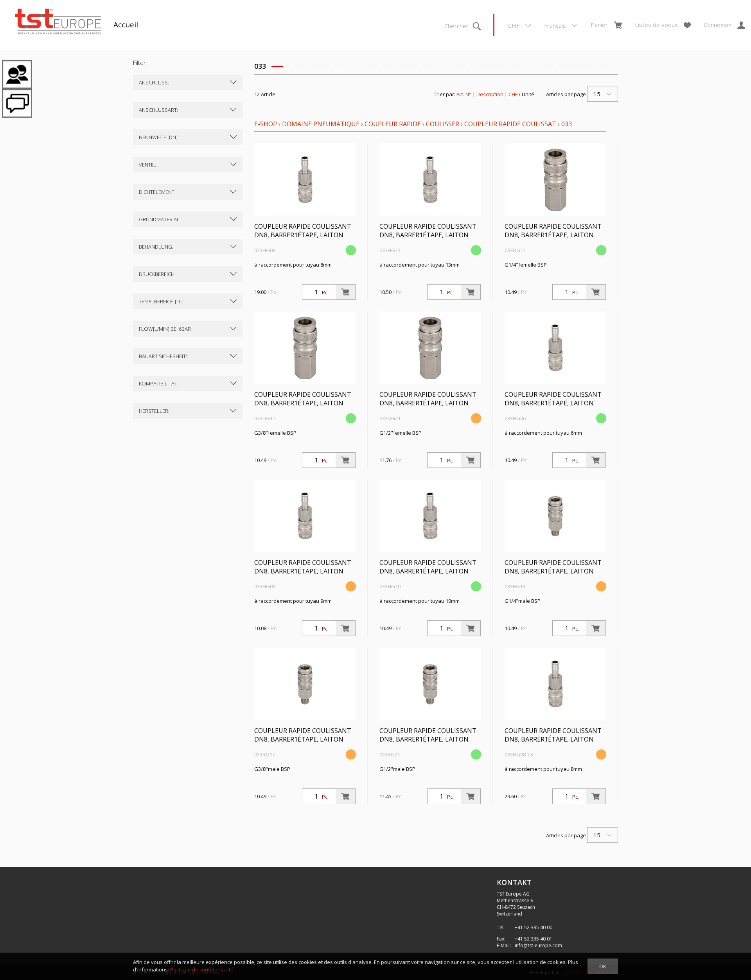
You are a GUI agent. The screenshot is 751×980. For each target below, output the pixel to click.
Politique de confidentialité (202, 969)
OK (602, 966)
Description (489, 94)
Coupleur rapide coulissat (510, 124)
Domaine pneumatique (320, 124)
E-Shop (265, 124)
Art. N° (463, 94)
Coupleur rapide (393, 124)
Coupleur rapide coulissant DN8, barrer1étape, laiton (302, 231)
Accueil (125, 25)
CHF (512, 94)
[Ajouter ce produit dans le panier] (345, 292)
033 (566, 124)
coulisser (442, 124)
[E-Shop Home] (58, 22)
